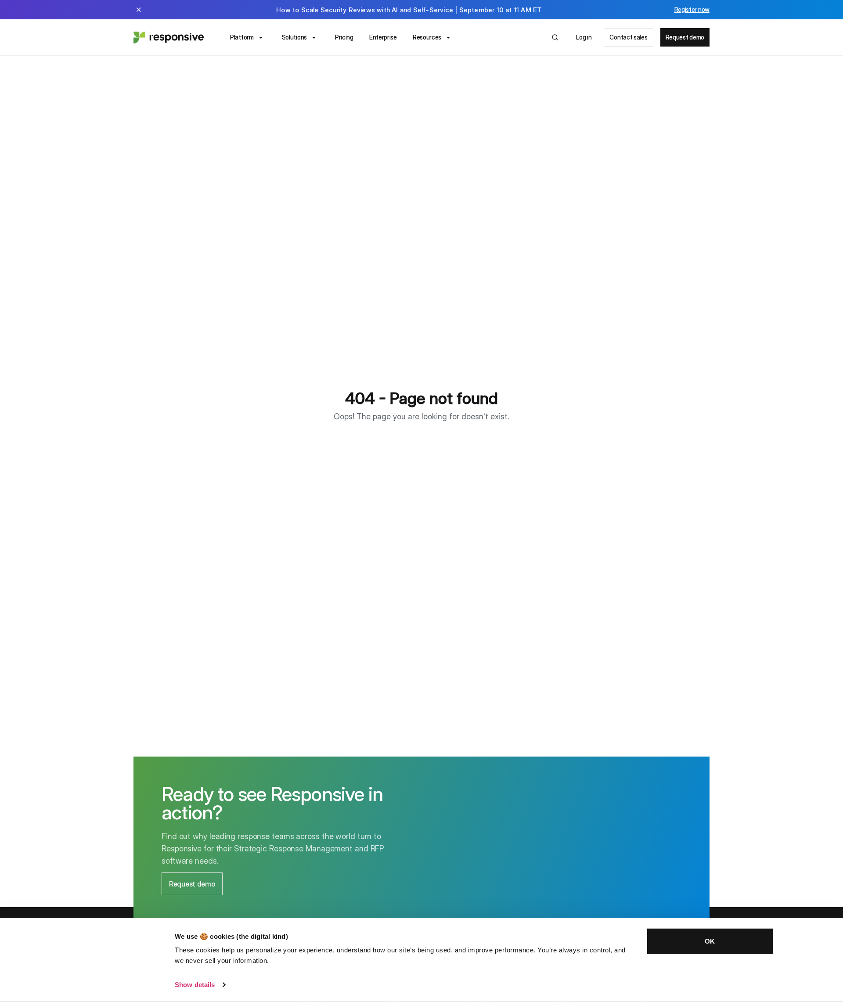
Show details (195, 984)
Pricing (344, 37)
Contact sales (628, 37)
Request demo (685, 37)
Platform (242, 37)
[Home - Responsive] (168, 37)
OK (710, 941)
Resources (427, 37)
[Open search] (555, 37)
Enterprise (383, 37)
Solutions (294, 37)
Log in (583, 37)
